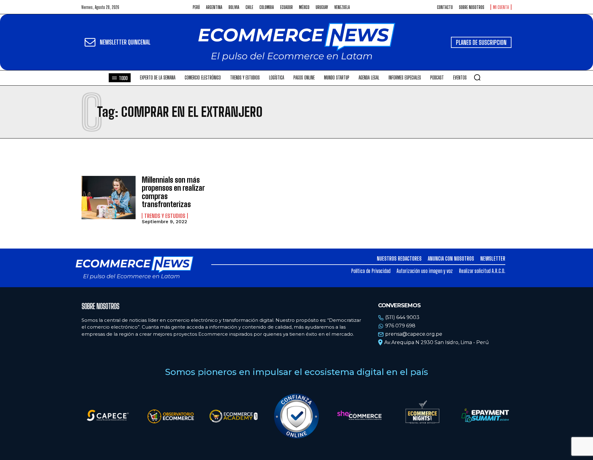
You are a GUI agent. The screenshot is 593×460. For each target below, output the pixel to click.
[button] (477, 77)
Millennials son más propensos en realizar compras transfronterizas (173, 192)
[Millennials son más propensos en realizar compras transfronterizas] (109, 197)
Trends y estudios (164, 216)
